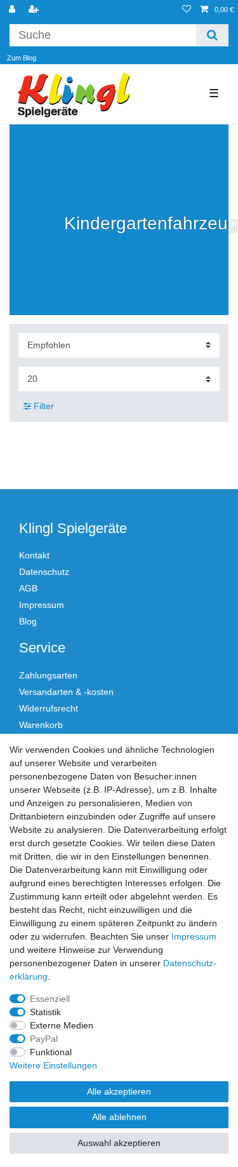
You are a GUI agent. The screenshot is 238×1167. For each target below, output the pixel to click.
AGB (28, 588)
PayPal (44, 1039)
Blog (28, 621)
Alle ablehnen (119, 1117)
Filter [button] (44, 406)
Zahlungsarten (48, 675)
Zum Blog (21, 58)
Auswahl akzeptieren (119, 1143)
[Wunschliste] (186, 10)
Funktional (51, 1052)
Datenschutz (44, 572)
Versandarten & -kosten (66, 692)
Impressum (41, 605)
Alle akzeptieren (119, 1091)
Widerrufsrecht (48, 708)
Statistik (45, 1012)
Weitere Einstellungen (53, 1065)
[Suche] (212, 35)
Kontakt (34, 555)
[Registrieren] (35, 10)
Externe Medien (61, 1025)
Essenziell (50, 999)
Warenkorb (41, 725)
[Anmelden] (13, 10)
